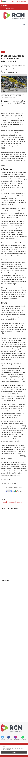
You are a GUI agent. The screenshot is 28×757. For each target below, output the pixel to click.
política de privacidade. (6, 749)
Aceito (14, 752)
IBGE (3, 52)
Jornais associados (22, 1)
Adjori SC (14, 1)
